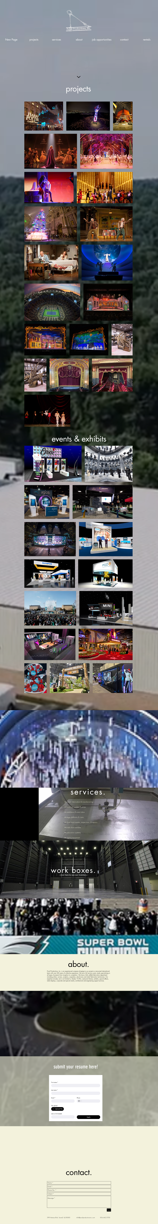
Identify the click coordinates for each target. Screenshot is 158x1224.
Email (53, 1098)
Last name (54, 1090)
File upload (54, 1105)
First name (54, 1082)
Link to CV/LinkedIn (56, 1114)
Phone (78, 1098)
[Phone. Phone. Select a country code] (80, 1101)
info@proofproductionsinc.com (85, 1218)
